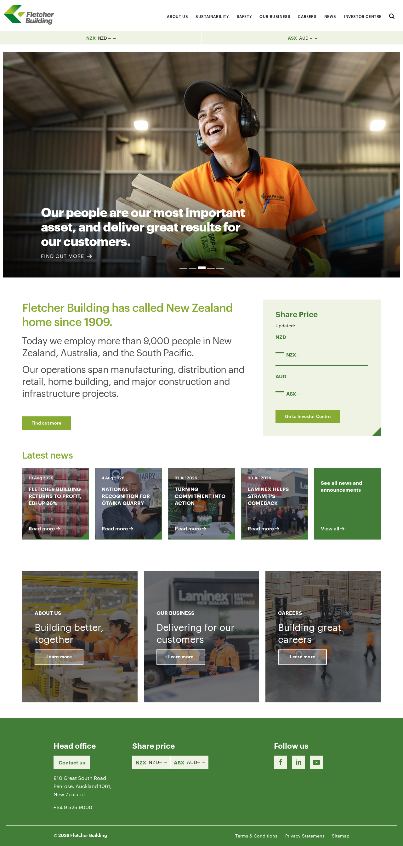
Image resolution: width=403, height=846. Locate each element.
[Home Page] (31, 14)
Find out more (46, 423)
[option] (201, 164)
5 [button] (220, 268)
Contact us (72, 762)
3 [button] (202, 267)
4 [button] (211, 268)
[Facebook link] (280, 762)
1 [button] (183, 268)
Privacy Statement (304, 835)
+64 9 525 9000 (73, 807)
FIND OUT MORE (63, 256)
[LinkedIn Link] (298, 762)
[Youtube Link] (316, 762)
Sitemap (340, 835)
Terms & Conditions (256, 835)
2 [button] (192, 268)
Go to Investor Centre (308, 416)
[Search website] (391, 15)
